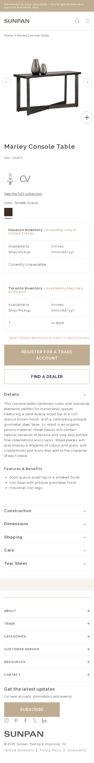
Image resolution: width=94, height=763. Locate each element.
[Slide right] (87, 82)
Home (8, 35)
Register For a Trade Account (47, 355)
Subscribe (32, 709)
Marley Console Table (33, 35)
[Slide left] (6, 82)
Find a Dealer (47, 376)
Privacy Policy (50, 750)
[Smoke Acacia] (8, 212)
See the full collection (23, 194)
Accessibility (76, 750)
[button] (77, 21)
